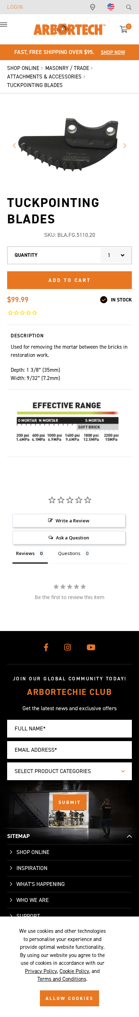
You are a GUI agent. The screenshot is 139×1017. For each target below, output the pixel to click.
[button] (10, 28)
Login (15, 7)
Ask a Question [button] (72, 537)
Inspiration (31, 868)
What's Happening (40, 884)
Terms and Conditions (61, 979)
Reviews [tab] (25, 553)
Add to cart (69, 280)
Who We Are (32, 900)
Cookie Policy (74, 971)
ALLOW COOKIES (69, 998)
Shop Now (113, 52)
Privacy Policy (41, 971)
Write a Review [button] (72, 520)
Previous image (14, 145)
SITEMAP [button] (18, 836)
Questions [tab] (69, 553)
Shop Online (33, 852)
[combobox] (116, 255)
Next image (125, 145)
